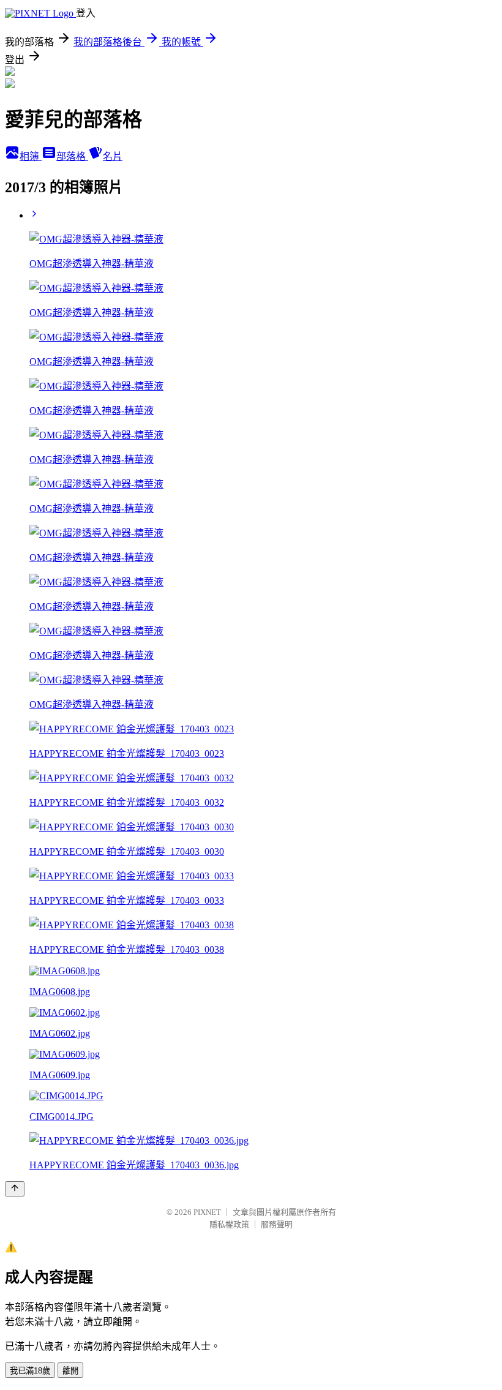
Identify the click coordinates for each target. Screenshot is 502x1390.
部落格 (72, 156)
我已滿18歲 (30, 1370)
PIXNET (207, 1212)
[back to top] (14, 1189)
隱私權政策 (229, 1224)
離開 (70, 1370)
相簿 (31, 156)
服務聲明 (277, 1224)
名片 (112, 156)
